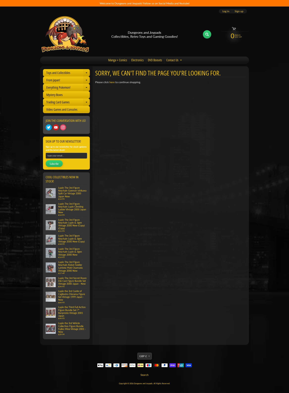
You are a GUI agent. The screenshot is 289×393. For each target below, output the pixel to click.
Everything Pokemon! (68, 88)
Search (144, 374)
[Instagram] (63, 127)
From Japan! (68, 81)
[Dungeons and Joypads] (65, 34)
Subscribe (54, 164)
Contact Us (174, 60)
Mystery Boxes (54, 94)
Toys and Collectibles (68, 73)
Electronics (137, 60)
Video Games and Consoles (61, 109)
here (112, 82)
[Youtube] (56, 127)
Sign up (239, 11)
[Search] (207, 34)
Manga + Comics (117, 60)
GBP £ (143, 356)
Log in (225, 11)
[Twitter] (49, 127)
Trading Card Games (68, 103)
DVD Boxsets (155, 60)
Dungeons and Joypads (143, 383)
